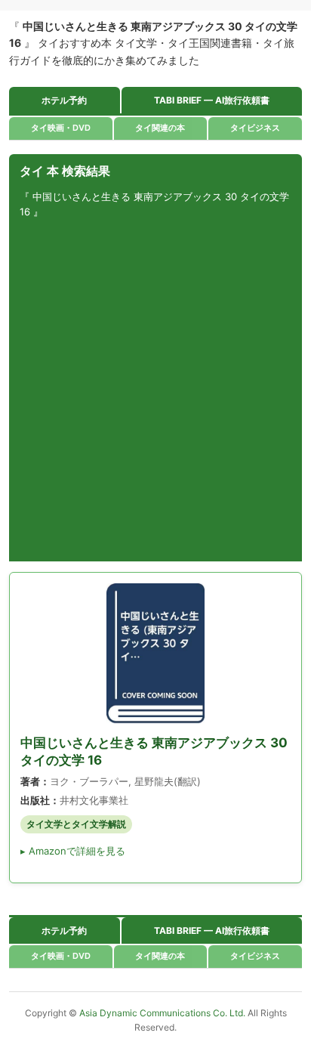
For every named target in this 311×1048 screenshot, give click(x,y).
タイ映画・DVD (61, 127)
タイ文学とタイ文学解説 (76, 824)
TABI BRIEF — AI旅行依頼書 (211, 100)
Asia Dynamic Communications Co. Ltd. (163, 1013)
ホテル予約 (64, 100)
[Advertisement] (155, 390)
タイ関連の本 (160, 127)
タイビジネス (255, 127)
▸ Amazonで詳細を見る (72, 851)
